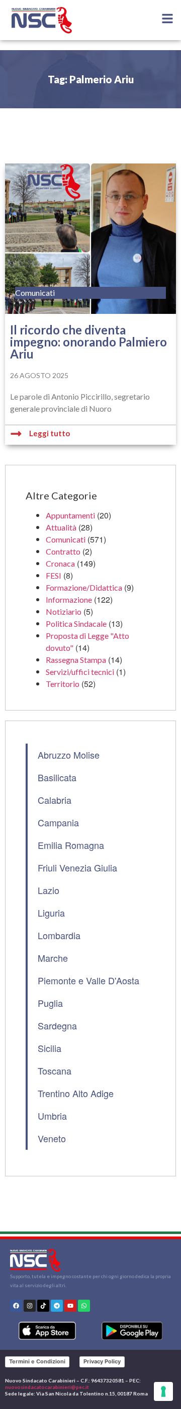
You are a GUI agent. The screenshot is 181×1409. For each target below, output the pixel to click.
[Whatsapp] (84, 1306)
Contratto (63, 551)
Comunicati (65, 539)
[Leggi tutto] (16, 434)
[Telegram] (57, 1306)
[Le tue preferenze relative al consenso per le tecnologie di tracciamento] (163, 1391)
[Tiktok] (43, 1306)
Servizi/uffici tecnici (80, 671)
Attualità (61, 527)
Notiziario (63, 611)
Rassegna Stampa (76, 659)
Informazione (69, 599)
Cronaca (60, 563)
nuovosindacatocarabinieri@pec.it (47, 1387)
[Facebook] (16, 1306)
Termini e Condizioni (37, 1361)
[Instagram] (30, 1306)
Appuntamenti (70, 515)
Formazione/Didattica (84, 587)
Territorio (62, 683)
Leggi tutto (49, 433)
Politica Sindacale (76, 623)
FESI (53, 575)
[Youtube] (70, 1306)
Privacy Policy (102, 1361)
